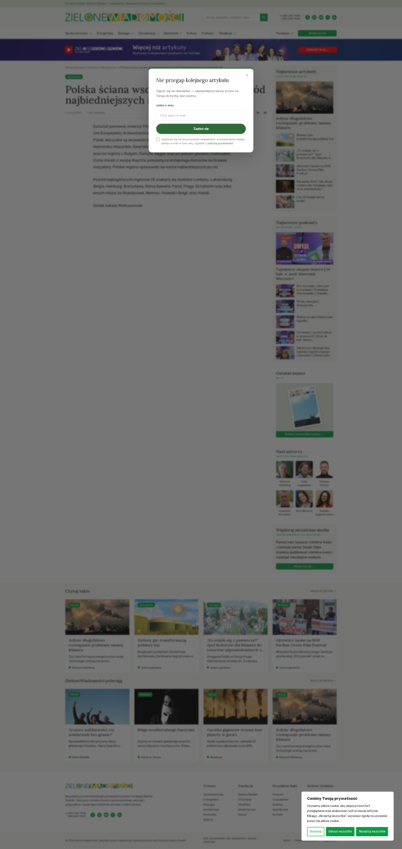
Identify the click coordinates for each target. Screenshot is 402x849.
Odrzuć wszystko (340, 831)
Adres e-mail (165, 105)
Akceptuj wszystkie (372, 831)
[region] (348, 816)
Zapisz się (201, 129)
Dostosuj (316, 831)
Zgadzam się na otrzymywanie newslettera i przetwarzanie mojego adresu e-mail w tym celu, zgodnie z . (203, 141)
